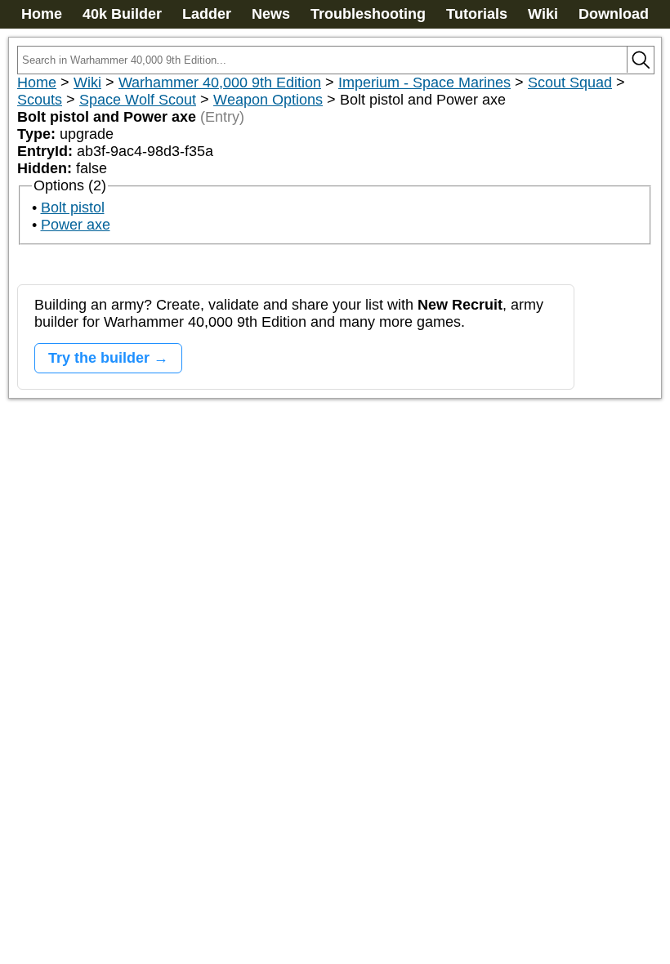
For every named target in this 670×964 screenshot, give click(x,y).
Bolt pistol (73, 207)
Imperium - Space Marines (424, 82)
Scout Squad (570, 82)
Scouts (39, 99)
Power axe (75, 224)
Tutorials (476, 14)
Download (613, 14)
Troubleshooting (368, 14)
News (271, 14)
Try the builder (99, 358)
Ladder (206, 14)
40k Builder (122, 14)
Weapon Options (268, 99)
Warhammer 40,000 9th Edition (219, 82)
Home (41, 14)
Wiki (543, 14)
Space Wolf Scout (137, 99)
